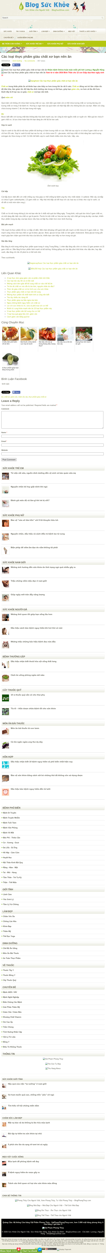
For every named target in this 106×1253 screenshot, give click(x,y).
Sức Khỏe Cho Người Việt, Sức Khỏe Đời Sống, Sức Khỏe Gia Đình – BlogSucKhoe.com (44, 1232)
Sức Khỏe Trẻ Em (34, 44)
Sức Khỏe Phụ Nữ (55, 44)
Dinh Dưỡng (59, 31)
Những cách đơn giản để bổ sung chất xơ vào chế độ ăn (29, 284)
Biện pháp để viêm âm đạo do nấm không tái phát (34, 547)
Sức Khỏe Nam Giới (75, 44)
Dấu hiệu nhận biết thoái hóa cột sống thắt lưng (33, 661)
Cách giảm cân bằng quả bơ (18, 317)
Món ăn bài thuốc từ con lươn (25, 728)
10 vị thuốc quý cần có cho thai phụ (28, 695)
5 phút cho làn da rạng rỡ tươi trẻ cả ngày (28, 1144)
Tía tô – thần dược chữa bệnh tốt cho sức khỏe (33, 708)
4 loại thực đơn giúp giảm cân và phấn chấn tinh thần (28, 278)
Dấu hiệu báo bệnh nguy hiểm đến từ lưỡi (30, 789)
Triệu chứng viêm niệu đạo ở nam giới (29, 581)
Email (4, 441)
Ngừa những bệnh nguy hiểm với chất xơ (23, 303)
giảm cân (75, 89)
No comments (30, 61)
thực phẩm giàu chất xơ (37, 397)
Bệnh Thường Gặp (33, 50)
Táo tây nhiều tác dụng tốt (17, 297)
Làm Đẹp (45, 31)
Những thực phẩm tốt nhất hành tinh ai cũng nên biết (28, 295)
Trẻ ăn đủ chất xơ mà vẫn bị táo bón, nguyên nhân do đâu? (30, 286)
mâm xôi (9, 97)
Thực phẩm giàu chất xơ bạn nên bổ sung (24, 292)
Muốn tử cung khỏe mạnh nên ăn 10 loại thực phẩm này (29, 308)
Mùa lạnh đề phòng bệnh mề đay (23, 1161)
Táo (3, 208)
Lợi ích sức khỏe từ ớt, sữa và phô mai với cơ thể (27, 306)
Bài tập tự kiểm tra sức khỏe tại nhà (25, 1133)
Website (4, 450)
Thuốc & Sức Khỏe (87, 31)
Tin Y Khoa (20, 31)
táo (27, 397)
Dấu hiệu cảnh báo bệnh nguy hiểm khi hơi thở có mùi (36, 628)
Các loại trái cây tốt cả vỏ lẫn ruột (20, 281)
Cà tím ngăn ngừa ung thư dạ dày (27, 742)
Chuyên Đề (9, 37)
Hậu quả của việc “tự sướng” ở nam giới (27, 1084)
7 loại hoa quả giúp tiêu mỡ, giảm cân (22, 314)
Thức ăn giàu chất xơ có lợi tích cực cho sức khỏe (27, 289)
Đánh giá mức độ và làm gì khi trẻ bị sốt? (30, 500)
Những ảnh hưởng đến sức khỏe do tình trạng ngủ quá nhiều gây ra (43, 567)
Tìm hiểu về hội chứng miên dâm (23, 1106)
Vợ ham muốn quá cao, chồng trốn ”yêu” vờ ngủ (31, 1095)
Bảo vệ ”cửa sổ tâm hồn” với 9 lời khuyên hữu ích (34, 520)
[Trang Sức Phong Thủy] (53, 263)
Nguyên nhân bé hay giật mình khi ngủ (29, 487)
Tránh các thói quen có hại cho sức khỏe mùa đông (32, 1183)
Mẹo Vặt (71, 31)
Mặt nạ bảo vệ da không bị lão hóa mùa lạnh (29, 1123)
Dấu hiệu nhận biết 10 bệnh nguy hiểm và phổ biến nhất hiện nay (42, 762)
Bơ (2, 114)
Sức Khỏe (8, 31)
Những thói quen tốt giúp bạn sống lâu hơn (31, 614)
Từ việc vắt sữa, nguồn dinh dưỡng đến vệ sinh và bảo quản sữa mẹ (43, 473)
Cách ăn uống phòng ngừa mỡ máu (27, 675)
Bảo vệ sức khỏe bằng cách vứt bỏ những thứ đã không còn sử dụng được (47, 775)
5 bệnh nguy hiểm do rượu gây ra (24, 1172)
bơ (2, 397)
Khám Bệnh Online (25, 37)
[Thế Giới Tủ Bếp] (53, 1064)
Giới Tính (33, 31)
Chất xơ (4, 86)
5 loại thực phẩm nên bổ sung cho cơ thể (23, 311)
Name (4, 433)
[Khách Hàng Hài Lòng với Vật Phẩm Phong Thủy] (53, 1059)
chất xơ (30, 92)
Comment (5, 409)
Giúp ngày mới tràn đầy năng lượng (28, 594)
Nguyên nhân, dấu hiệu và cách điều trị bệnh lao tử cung (38, 534)
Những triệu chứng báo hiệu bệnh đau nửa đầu (33, 642)
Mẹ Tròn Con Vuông (12, 44)
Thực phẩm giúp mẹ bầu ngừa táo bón (22, 300)
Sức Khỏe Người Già (11, 50)
